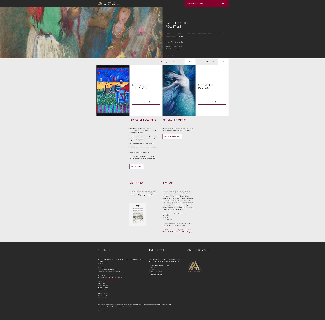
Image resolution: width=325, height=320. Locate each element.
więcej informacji (136, 166)
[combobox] (205, 3)
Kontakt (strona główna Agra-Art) (159, 265)
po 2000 (211, 33)
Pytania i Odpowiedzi (156, 271)
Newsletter (153, 267)
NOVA (221, 33)
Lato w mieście (170, 36)
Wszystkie (179, 36)
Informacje (153, 269)
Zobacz (210, 102)
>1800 (167, 33)
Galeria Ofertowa (112, 4)
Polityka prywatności (156, 274)
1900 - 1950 (191, 33)
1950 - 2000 (202, 33)
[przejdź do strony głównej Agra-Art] (100, 3)
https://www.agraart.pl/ (111, 281)
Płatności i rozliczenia (156, 273)
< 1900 (178, 33)
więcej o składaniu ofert (172, 136)
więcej (167, 56)
